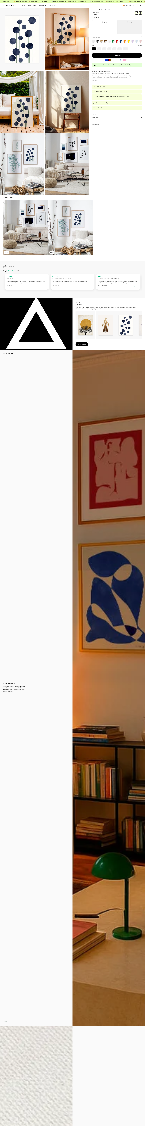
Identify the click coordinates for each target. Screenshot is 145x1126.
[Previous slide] (139, 37)
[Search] (130, 5)
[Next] (74, 294)
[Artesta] (11, 5)
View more (94, 80)
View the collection (81, 344)
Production (94, 121)
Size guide (139, 45)
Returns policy (95, 117)
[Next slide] (141, 37)
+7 (128, 60)
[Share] (140, 13)
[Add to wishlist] (136, 13)
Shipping (94, 114)
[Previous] (71, 294)
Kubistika (96, 14)
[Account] (133, 5)
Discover (5, 1021)
